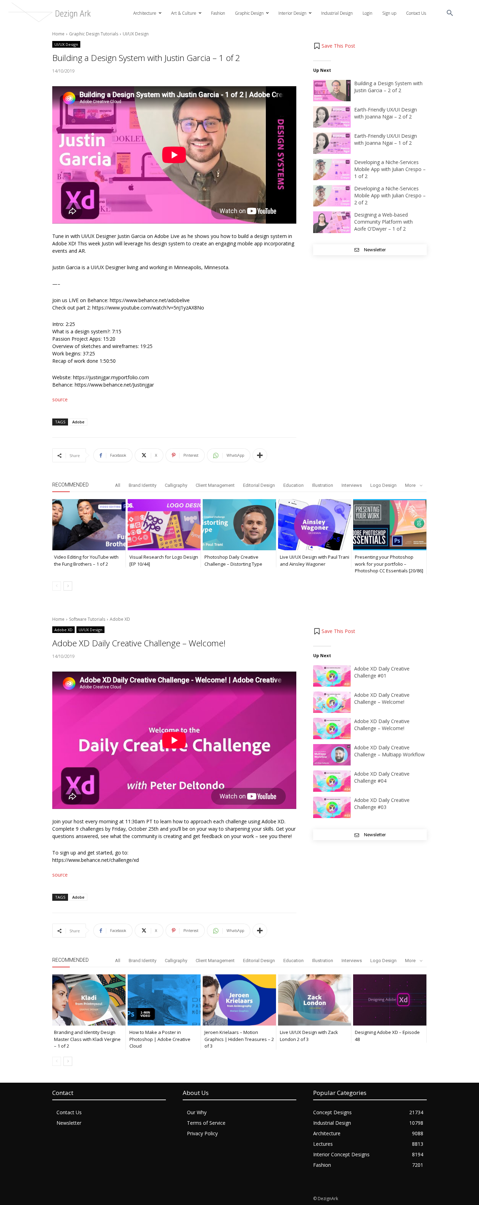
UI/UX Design (136, 34)
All (117, 485)
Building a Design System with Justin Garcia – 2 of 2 (388, 87)
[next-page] (67, 586)
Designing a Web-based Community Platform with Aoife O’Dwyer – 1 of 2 (383, 221)
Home (58, 34)
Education (293, 485)
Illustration (322, 485)
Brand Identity (142, 485)
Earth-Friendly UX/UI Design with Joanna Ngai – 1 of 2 (385, 139)
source (60, 399)
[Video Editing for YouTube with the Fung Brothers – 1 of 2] (89, 524)
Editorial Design (259, 485)
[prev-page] (56, 586)
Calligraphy (176, 485)
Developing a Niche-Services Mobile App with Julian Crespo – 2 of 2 (390, 195)
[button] (449, 13)
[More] (259, 455)
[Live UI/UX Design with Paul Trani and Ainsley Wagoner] (314, 524)
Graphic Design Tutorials (93, 34)
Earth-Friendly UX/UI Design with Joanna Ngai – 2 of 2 (385, 113)
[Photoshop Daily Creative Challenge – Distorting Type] (239, 524)
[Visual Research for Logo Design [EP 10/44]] (164, 524)
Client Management (215, 485)
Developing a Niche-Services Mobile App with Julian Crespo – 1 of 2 (390, 169)
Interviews (352, 485)
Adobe (78, 421)
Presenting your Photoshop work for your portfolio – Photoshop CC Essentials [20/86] (389, 564)
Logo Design (383, 485)
